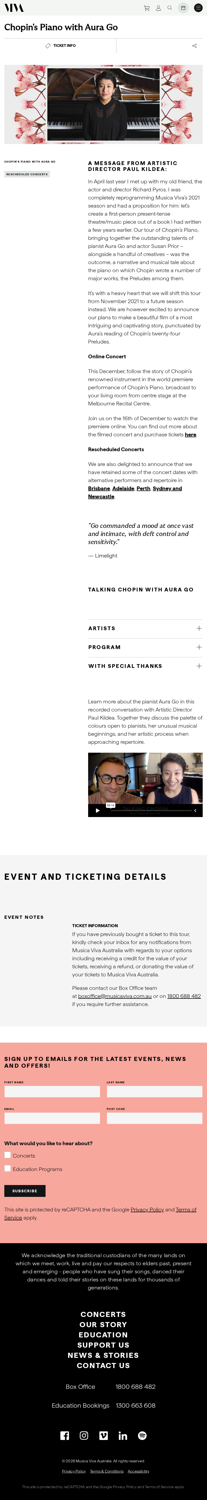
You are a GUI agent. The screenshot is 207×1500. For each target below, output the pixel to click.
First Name (14, 1082)
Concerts (24, 1155)
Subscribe (24, 1191)
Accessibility (138, 1471)
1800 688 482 (184, 996)
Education (103, 1334)
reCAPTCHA (74, 1487)
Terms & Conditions (106, 1471)
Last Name (116, 1082)
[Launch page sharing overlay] (194, 46)
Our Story (103, 1324)
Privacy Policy (147, 1209)
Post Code (116, 1109)
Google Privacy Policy (117, 1487)
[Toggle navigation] (198, 7)
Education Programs (37, 1169)
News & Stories (103, 1355)
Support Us (103, 1345)
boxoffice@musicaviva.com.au (115, 996)
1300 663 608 (136, 1405)
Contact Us (103, 1365)
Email (9, 1109)
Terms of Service (159, 1487)
